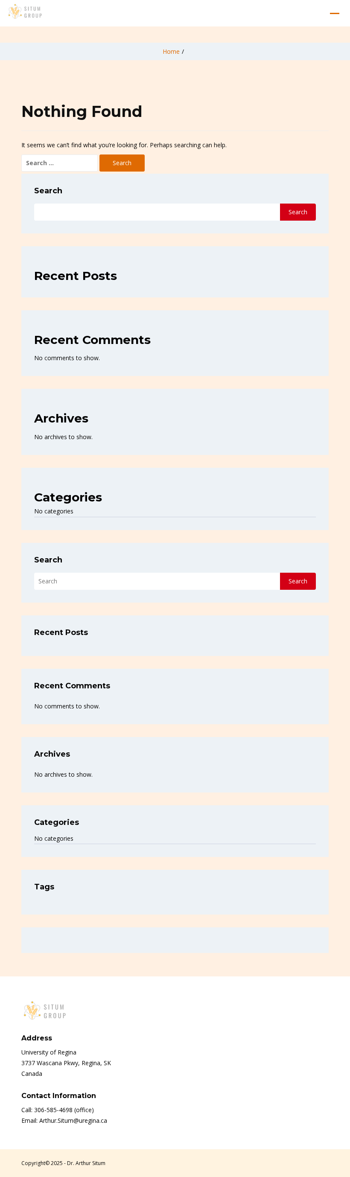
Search (48, 190)
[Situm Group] (25, 13)
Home (171, 51)
